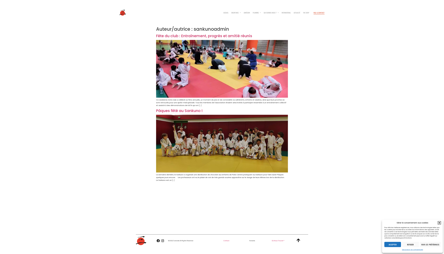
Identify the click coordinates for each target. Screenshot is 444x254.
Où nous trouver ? (278, 241)
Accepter (393, 244)
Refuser (410, 244)
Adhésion (247, 12)
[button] (439, 223)
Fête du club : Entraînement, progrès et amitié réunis (204, 35)
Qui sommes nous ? (270, 12)
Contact (226, 241)
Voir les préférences (430, 244)
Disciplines (235, 12)
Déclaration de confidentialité (412, 250)
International (286, 12)
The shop (306, 12)
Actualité (297, 12)
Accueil (225, 12)
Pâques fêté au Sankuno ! (179, 110)
